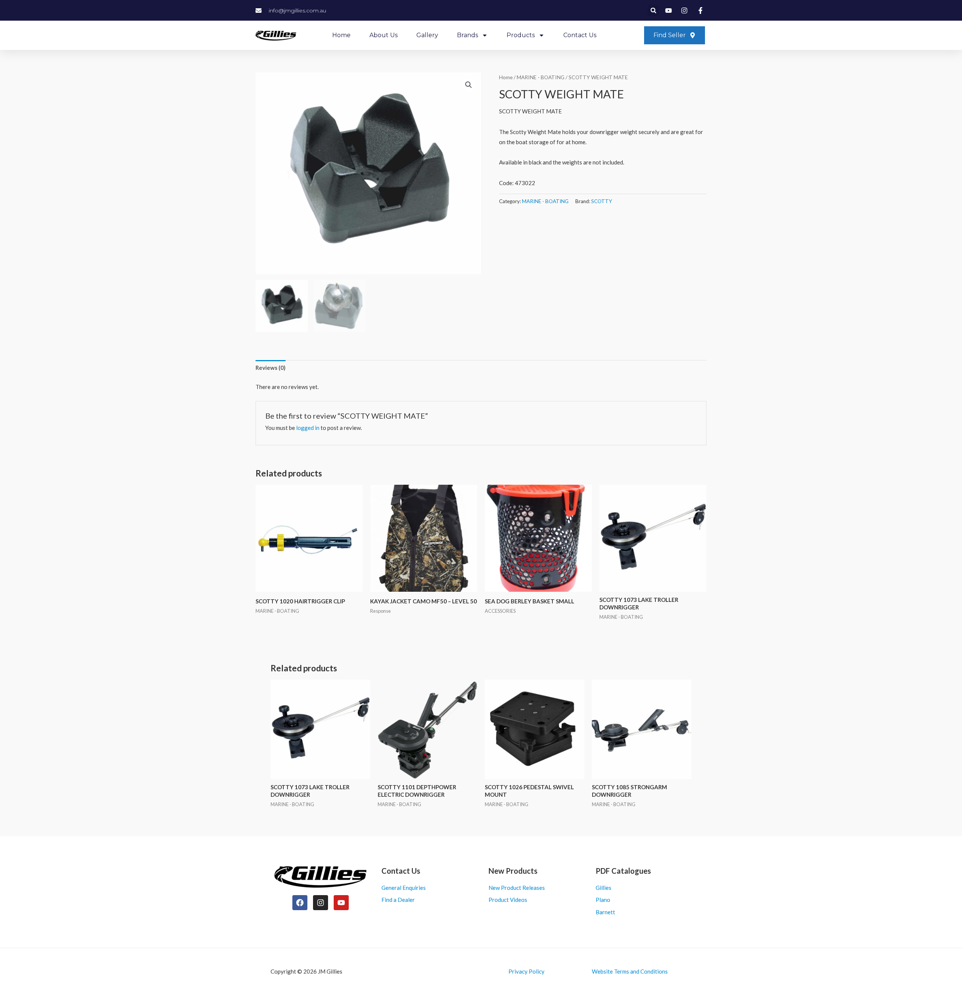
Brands (467, 35)
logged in (307, 427)
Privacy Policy (526, 971)
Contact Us (579, 35)
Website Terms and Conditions (630, 971)
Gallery (427, 35)
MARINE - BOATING (540, 77)
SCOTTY (601, 201)
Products (521, 35)
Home (341, 35)
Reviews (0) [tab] (271, 367)
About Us (383, 35)
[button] (653, 10)
